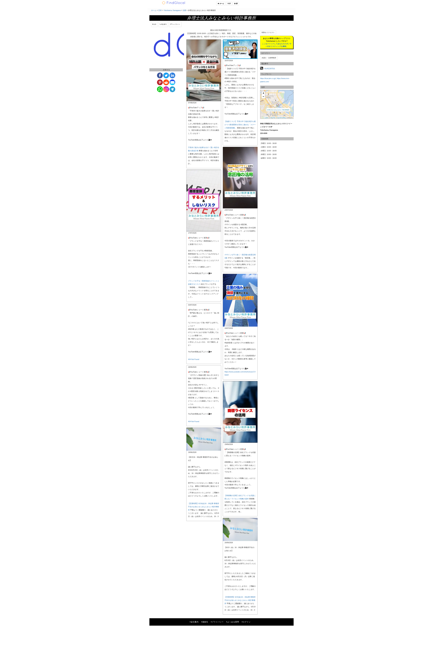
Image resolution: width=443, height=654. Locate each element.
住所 (154, 24)
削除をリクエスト (268, 32)
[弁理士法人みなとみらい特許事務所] (277, 105)
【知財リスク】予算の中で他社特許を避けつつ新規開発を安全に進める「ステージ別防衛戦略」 (240, 124)
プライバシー (218, 622)
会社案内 (195, 622)
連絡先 (205, 622)
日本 (160, 10)
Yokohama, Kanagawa (172, 10)
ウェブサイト (176, 24)
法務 (184, 10)
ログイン (247, 622)
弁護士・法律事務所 (269, 58)
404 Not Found (193, 359)
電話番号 (164, 24)
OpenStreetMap (281, 118)
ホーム (221, 3)
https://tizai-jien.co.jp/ (268, 78)
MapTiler (273, 118)
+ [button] (263, 93)
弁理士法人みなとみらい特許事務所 (278, 110)
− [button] (263, 96)
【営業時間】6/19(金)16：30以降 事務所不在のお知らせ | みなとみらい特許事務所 (203, 506)
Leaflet (266, 118)
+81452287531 (269, 69)
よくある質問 (233, 622)
